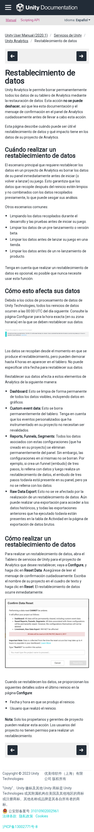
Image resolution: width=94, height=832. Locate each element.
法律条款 (10, 816)
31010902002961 (45, 811)
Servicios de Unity (68, 35)
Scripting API (30, 20)
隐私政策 (26, 816)
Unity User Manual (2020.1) (26, 35)
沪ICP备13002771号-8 (20, 827)
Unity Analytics (16, 41)
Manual (11, 20)
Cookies (42, 816)
